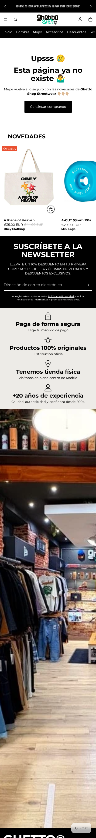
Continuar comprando (48, 107)
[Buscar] (15, 19)
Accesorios (54, 32)
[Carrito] (90, 19)
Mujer (37, 32)
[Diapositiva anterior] (5, 6)
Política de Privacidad (61, 296)
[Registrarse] (87, 285)
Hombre (22, 32)
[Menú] (5, 19)
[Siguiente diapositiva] (91, 6)
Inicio (7, 32)
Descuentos (76, 32)
